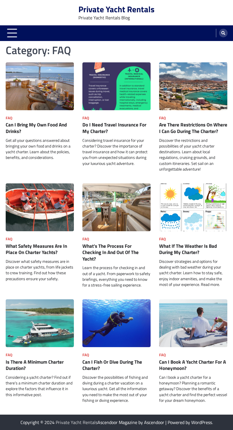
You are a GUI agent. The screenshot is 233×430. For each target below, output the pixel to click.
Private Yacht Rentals (116, 9)
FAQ (9, 118)
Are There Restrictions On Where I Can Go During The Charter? (193, 128)
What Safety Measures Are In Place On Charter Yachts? (36, 249)
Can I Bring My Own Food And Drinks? (36, 128)
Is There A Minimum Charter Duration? (35, 365)
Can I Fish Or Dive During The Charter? (112, 365)
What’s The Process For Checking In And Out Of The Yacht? (110, 252)
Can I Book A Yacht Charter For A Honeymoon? (192, 365)
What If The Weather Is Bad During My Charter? (188, 249)
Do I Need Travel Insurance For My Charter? (114, 128)
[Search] (223, 33)
